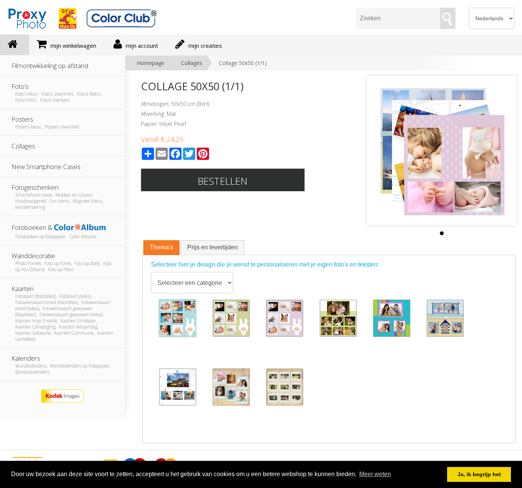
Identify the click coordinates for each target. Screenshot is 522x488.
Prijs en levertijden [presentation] (212, 247)
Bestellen (223, 180)
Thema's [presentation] (161, 247)
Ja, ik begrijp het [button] (479, 474)
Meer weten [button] (375, 474)
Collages (191, 63)
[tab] (161, 247)
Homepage (150, 63)
